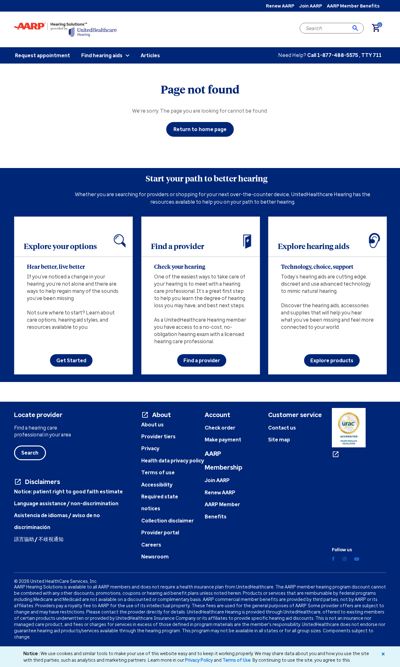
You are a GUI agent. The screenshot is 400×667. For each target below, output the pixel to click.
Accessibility (156, 484)
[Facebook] (333, 559)
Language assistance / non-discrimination (66, 503)
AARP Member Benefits (353, 6)
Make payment (223, 439)
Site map (279, 439)
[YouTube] (356, 559)
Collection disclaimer (167, 520)
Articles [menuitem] (150, 55)
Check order (220, 427)
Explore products (331, 360)
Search (30, 452)
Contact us (282, 427)
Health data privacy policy (172, 460)
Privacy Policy (199, 660)
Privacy (150, 448)
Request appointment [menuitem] (42, 55)
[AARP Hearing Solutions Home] (65, 29)
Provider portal (160, 532)
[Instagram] (344, 559)
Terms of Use (236, 660)
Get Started (71, 360)
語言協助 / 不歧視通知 (38, 539)
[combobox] (332, 28)
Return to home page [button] (200, 129)
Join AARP (310, 6)
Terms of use (158, 472)
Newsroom (155, 556)
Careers (151, 544)
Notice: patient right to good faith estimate (68, 491)
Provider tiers (158, 436)
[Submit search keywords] (355, 28)
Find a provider (201, 360)
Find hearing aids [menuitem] (101, 55)
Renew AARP (280, 6)
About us (152, 424)
